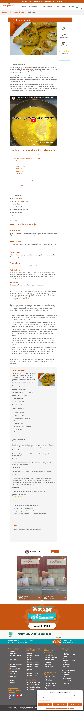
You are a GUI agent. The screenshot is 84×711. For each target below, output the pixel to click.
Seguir (56, 551)
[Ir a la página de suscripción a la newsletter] (42, 617)
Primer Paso (21, 164)
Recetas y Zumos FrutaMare (33, 650)
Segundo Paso (21, 166)
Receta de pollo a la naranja (21, 161)
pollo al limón (25, 299)
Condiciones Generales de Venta (18, 709)
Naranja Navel (50, 655)
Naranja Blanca (50, 660)
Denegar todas (60, 704)
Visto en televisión (15, 669)
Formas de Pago (68, 681)
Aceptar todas (45, 704)
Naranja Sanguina (51, 657)
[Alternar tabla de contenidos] (38, 154)
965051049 (66, 655)
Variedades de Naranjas (50, 650)
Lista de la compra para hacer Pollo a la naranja (27, 158)
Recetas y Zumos (33, 6)
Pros (23, 183)
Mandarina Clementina (49, 665)
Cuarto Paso (21, 171)
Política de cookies (50, 708)
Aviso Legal (29, 707)
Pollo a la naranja (29, 180)
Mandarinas (49, 652)
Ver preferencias (74, 704)
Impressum (71, 708)
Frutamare (28, 69)
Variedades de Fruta (47, 6)
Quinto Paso (21, 173)
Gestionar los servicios (44, 700)
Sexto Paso (21, 176)
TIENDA (24, 6)
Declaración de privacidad (62, 708)
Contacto (71, 6)
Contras (24, 185)
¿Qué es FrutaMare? (13, 652)
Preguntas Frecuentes (66, 684)
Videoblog (64, 6)
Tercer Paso (21, 169)
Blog (58, 6)
